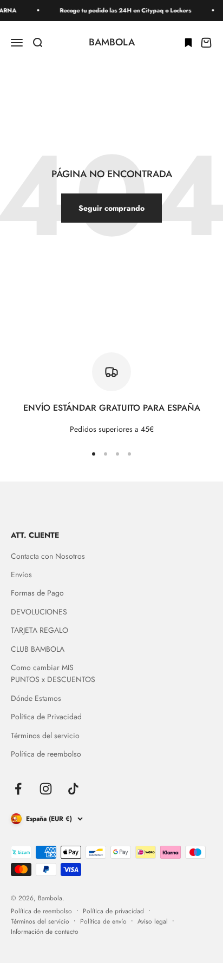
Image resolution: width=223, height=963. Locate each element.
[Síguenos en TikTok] (73, 788)
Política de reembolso (46, 753)
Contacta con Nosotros (48, 556)
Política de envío (103, 921)
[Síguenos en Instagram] (45, 788)
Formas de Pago (37, 592)
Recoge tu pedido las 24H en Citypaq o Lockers (122, 10)
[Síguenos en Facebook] (18, 788)
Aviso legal (152, 921)
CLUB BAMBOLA (37, 649)
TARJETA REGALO (39, 630)
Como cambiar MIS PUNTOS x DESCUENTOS (53, 673)
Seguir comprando (111, 208)
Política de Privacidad (46, 716)
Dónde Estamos (36, 698)
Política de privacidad (113, 911)
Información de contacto (44, 932)
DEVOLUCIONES (39, 611)
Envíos (21, 574)
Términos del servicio (45, 735)
